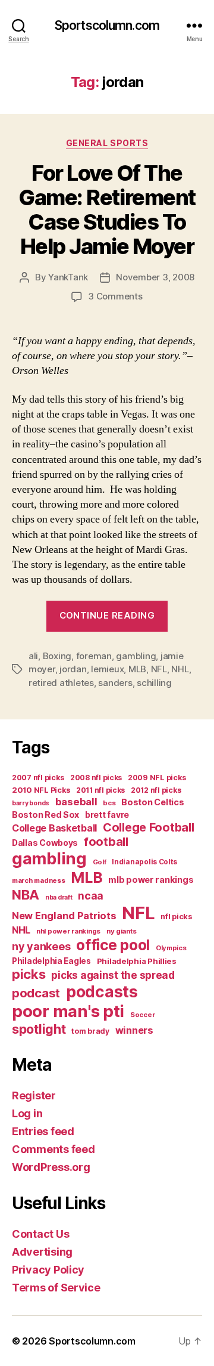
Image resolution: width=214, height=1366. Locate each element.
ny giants (121, 931)
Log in (27, 1113)
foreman (94, 656)
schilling (154, 682)
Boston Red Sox (45, 814)
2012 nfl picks (156, 790)
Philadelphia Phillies (137, 961)
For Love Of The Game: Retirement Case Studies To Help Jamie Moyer (106, 209)
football (106, 842)
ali (33, 656)
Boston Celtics (152, 802)
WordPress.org (51, 1167)
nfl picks (176, 916)
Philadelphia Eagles (51, 961)
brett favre (107, 814)
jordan (72, 669)
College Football (148, 827)
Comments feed (53, 1149)
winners (134, 1030)
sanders (115, 682)
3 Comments (115, 296)
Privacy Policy (48, 1269)
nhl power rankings (68, 931)
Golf (99, 862)
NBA (25, 894)
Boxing (57, 656)
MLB (137, 669)
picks (29, 974)
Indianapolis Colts (144, 862)
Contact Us (40, 1234)
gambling (136, 656)
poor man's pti (68, 1011)
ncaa (90, 895)
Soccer (142, 1014)
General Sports (107, 143)
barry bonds (30, 803)
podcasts (102, 991)
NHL (179, 669)
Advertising (42, 1252)
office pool (113, 945)
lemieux (107, 669)
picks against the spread (113, 975)
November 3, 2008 (155, 277)
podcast (36, 992)
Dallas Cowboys (45, 842)
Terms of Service (56, 1287)
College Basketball (54, 828)
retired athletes (61, 682)
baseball (76, 802)
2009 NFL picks (157, 777)
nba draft (59, 897)
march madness (38, 880)
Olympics (171, 948)
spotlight (39, 1029)
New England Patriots (64, 916)
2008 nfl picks (96, 777)
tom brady (90, 1031)
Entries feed (43, 1131)
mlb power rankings (150, 879)
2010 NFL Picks (41, 790)
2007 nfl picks (38, 777)
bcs (109, 803)
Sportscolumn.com (107, 25)
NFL (159, 669)
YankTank (68, 277)
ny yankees (41, 946)
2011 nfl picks (100, 790)
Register (34, 1095)
